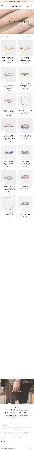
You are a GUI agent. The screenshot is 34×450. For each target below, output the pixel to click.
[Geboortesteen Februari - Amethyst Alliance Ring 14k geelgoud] (8, 74)
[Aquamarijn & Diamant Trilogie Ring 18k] (25, 74)
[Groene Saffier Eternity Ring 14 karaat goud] (25, 152)
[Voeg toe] (3, 53)
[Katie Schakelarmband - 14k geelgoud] (25, 101)
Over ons (3, 445)
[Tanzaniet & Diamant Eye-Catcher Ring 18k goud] (8, 101)
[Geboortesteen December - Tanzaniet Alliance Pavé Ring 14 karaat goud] (8, 125)
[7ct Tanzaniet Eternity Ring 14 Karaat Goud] (25, 125)
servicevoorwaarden (6, 433)
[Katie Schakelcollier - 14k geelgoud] (8, 203)
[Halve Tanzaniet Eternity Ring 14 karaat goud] (8, 152)
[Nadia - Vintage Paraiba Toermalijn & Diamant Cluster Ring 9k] (8, 177)
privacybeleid (24, 432)
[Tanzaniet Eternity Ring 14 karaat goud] (25, 203)
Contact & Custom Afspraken (9, 448)
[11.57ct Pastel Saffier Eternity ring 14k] (25, 177)
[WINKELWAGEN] (31, 6)
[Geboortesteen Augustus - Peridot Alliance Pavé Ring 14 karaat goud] (25, 48)
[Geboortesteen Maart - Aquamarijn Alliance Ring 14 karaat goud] (8, 48)
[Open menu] (2, 6)
